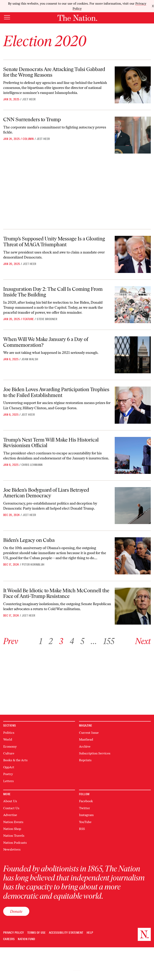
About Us (10, 801)
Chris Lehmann (32, 465)
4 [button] (72, 641)
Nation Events (13, 822)
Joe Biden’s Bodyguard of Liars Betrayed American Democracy (46, 493)
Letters (8, 781)
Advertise (10, 815)
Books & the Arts (15, 760)
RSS (82, 829)
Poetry (8, 774)
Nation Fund (26, 939)
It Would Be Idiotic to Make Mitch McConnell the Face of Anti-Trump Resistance (56, 593)
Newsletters (11, 849)
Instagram (86, 815)
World (7, 739)
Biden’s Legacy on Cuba (29, 540)
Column (28, 139)
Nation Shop (12, 829)
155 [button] (108, 641)
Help (90, 932)
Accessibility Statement (66, 932)
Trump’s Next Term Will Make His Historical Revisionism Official (51, 443)
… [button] (94, 641)
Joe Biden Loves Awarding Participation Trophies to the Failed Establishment (56, 392)
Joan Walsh (29, 359)
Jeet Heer (28, 99)
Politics (8, 733)
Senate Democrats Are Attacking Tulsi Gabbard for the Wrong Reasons (54, 72)
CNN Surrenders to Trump (32, 119)
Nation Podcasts (15, 843)
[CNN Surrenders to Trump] (133, 135)
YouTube (85, 822)
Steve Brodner (47, 319)
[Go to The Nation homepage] (77, 18)
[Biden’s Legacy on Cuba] (133, 555)
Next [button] (143, 641)
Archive (84, 746)
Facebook (86, 801)
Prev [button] (10, 641)
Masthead (86, 739)
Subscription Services (94, 753)
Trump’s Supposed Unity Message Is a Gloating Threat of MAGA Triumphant (54, 241)
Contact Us (11, 808)
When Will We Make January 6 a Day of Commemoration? (45, 342)
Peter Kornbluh (33, 565)
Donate (16, 911)
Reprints (85, 760)
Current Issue (89, 733)
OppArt (8, 767)
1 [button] (40, 641)
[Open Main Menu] (7, 17)
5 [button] (82, 641)
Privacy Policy (13, 932)
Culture (8, 753)
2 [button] (51, 641)
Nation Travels (13, 836)
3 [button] (61, 641)
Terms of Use (36, 932)
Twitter (84, 808)
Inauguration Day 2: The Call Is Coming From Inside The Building (53, 292)
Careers (9, 939)
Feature (28, 319)
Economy (10, 746)
